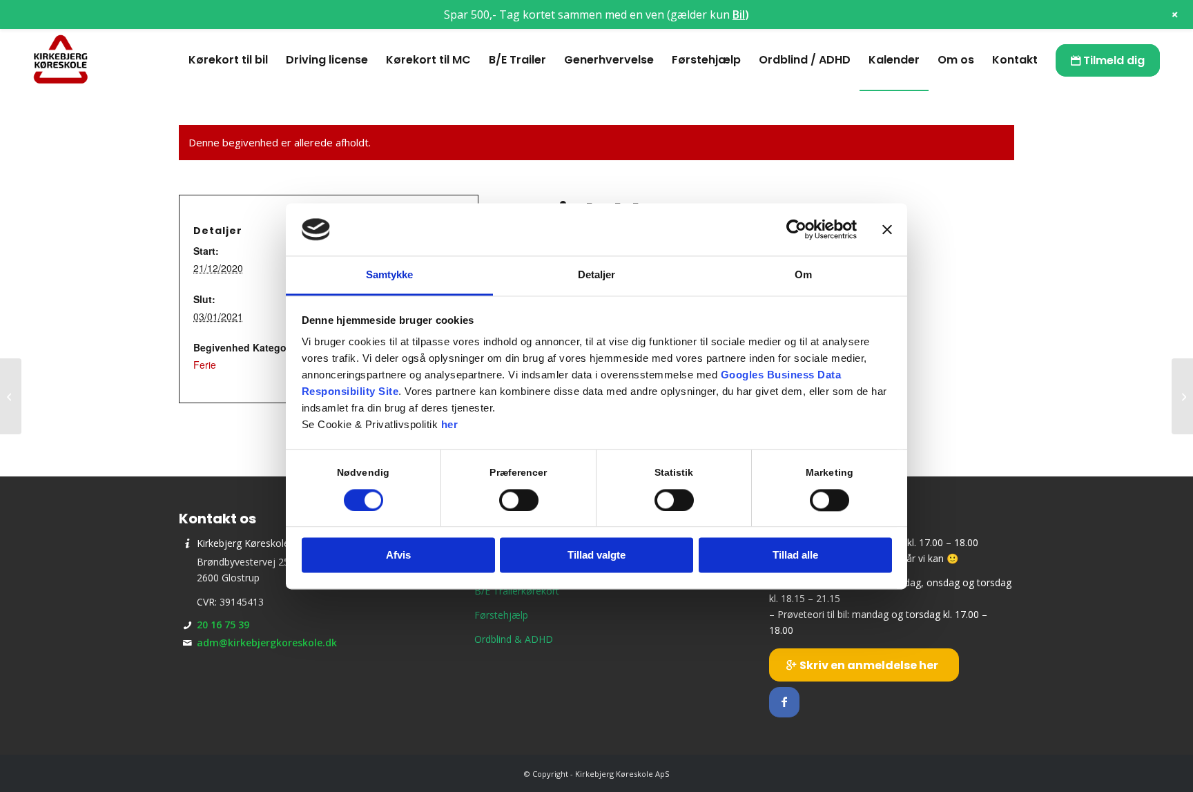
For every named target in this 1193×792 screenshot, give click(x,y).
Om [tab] (803, 275)
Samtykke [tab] (390, 275)
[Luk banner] (887, 229)
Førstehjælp (501, 614)
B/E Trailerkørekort (516, 590)
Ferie (204, 364)
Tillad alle (795, 555)
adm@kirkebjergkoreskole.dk (267, 642)
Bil (739, 14)
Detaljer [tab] (597, 275)
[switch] (519, 500)
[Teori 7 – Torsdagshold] (10, 396)
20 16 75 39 (223, 624)
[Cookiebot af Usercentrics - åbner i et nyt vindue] (796, 229)
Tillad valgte (596, 555)
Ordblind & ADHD (513, 639)
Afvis (398, 555)
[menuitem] (228, 60)
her (449, 425)
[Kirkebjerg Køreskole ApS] (60, 60)
